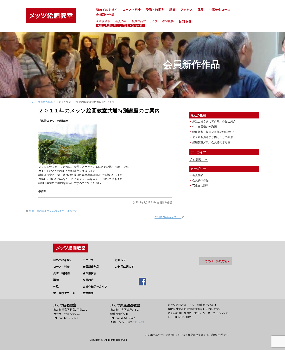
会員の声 (121, 21)
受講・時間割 (155, 9)
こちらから (139, 321)
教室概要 (168, 21)
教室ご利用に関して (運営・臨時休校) (120, 25)
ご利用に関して (124, 266)
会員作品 (197, 175)
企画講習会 (103, 21)
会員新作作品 (105, 14)
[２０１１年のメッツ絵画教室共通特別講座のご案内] (67, 162)
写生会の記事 (200, 185)
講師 (172, 9)
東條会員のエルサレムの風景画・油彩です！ (54, 210)
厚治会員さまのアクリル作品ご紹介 (214, 121)
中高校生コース (220, 9)
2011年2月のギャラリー (168, 217)
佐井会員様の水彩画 (204, 126)
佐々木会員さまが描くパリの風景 (212, 137)
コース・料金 (132, 9)
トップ (30, 101)
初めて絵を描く (107, 9)
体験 (201, 9)
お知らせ (187, 21)
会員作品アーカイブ (144, 21)
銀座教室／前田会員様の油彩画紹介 (214, 131)
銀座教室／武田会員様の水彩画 (211, 142)
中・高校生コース (64, 293)
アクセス (186, 9)
